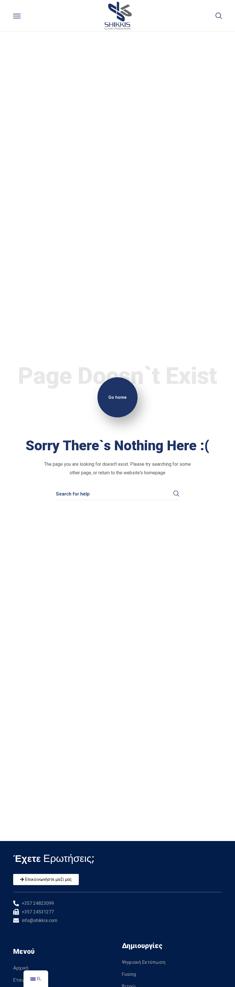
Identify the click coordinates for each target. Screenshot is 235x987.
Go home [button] (117, 397)
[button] (219, 15)
